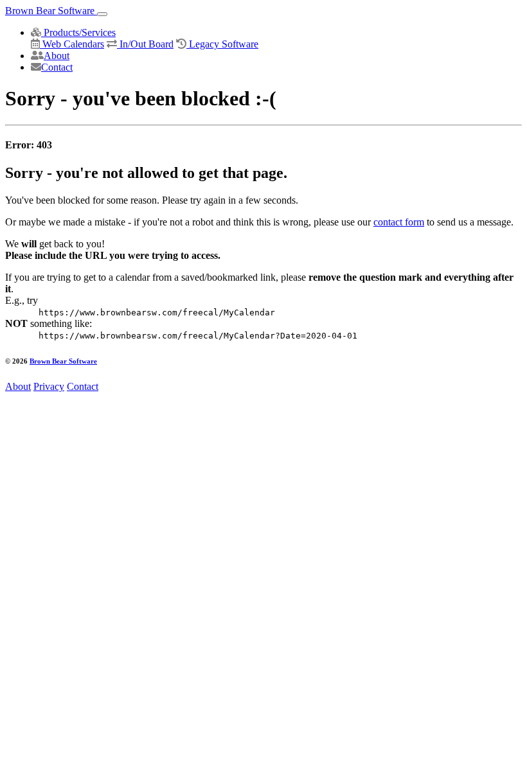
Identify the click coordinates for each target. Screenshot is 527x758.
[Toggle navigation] (102, 14)
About (56, 55)
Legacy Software (222, 44)
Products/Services (78, 32)
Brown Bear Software (51, 10)
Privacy (48, 386)
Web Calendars (72, 44)
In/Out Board (145, 44)
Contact (57, 67)
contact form (398, 221)
